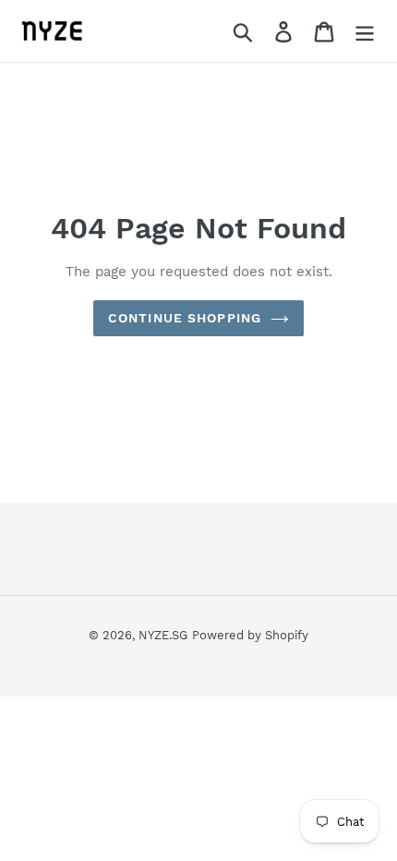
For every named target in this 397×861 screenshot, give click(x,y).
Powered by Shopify (250, 635)
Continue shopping (184, 317)
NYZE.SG (162, 635)
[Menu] (364, 31)
